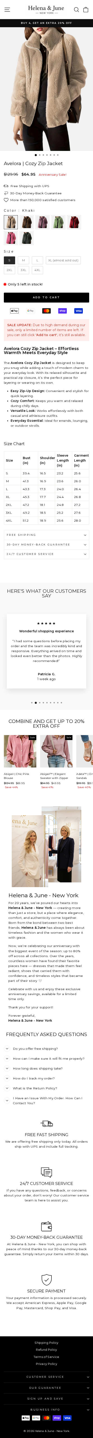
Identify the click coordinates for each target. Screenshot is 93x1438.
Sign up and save (45, 1398)
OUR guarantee (45, 1387)
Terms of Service (46, 1357)
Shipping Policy (46, 1342)
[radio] (11, 222)
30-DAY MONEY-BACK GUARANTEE (38, 544)
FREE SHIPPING (21, 534)
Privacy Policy (46, 1364)
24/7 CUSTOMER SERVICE (30, 554)
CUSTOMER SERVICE (45, 1376)
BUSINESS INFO (45, 1409)
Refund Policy (46, 1349)
